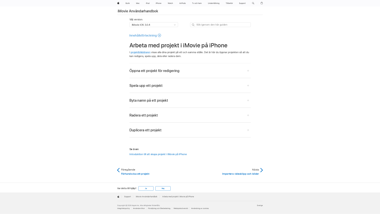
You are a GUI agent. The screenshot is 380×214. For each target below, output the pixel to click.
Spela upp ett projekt (146, 85)
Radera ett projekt (143, 115)
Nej (163, 188)
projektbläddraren (141, 52)
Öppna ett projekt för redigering (154, 71)
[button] (253, 3)
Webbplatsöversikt (181, 208)
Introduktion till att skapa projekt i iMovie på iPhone (158, 154)
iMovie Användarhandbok (138, 11)
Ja (146, 188)
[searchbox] (220, 24)
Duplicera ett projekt (145, 130)
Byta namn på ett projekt (148, 100)
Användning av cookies (200, 208)
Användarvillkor (139, 208)
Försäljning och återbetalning (159, 208)
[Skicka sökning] (193, 24)
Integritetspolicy (123, 208)
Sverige (260, 205)
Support (127, 197)
